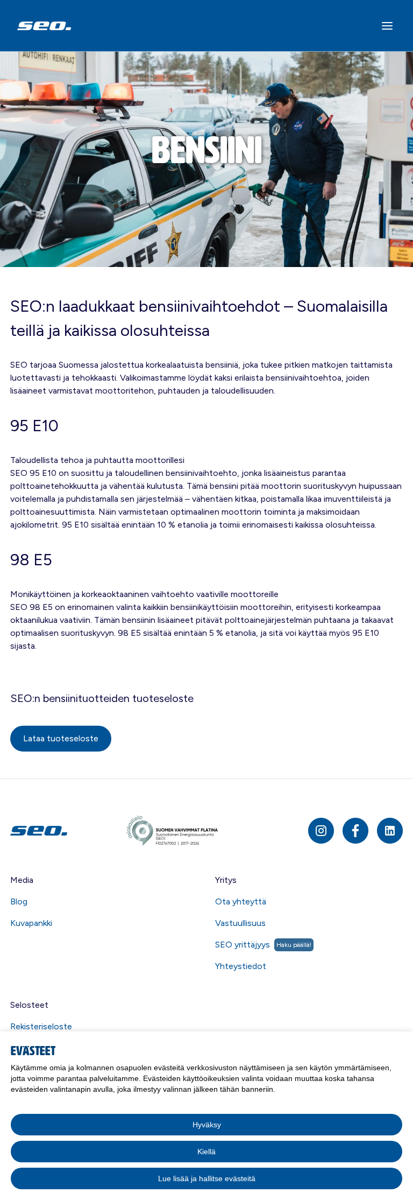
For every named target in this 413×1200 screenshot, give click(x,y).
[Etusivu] (67, 830)
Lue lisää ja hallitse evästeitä (206, 1178)
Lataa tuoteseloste (60, 738)
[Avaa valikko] (387, 26)
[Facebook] (355, 831)
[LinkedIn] (390, 831)
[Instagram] (321, 831)
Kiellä (206, 1151)
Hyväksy (207, 1124)
